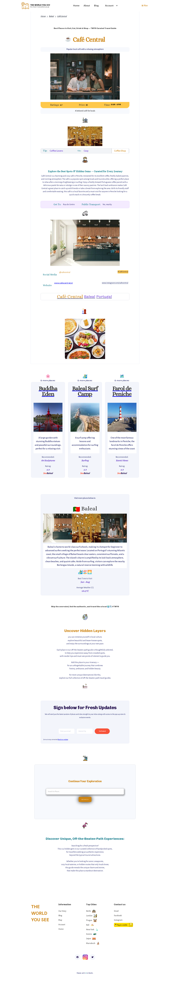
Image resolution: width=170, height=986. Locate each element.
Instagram (118, 920)
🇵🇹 (76, 509)
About (87, 5)
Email (116, 911)
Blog (96, 5)
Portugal (104, 296)
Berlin (88, 911)
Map (60, 920)
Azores (89, 934)
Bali (87, 925)
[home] (36, 6)
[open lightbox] (48, 417)
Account (61, 925)
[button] (110, 6)
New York (90, 930)
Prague (89, 920)
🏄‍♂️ (85, 376)
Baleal (51, 16)
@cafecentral (64, 272)
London (89, 916)
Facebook (118, 916)
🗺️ (122, 376)
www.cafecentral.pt (63, 283)
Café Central (62, 16)
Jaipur (88, 939)
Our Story (62, 911)
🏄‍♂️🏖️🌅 (85, 572)
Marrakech (90, 943)
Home (76, 5)
